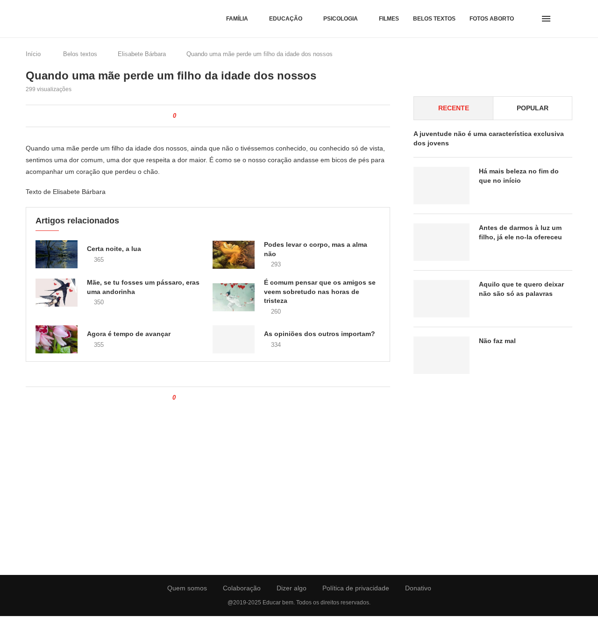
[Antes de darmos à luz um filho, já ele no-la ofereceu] (441, 242)
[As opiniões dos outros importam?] (234, 339)
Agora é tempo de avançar (129, 333)
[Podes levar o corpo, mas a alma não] (234, 255)
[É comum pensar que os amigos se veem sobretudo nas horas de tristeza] (234, 297)
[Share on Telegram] (230, 116)
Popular (532, 108)
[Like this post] (181, 116)
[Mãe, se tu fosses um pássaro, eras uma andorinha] (57, 293)
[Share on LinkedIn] (210, 116)
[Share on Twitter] (200, 116)
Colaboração (242, 588)
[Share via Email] (239, 116)
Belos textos (80, 53)
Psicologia (340, 18)
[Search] (567, 18)
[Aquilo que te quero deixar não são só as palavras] (441, 298)
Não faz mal (497, 340)
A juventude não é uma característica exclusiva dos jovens (488, 138)
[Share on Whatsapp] (220, 116)
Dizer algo (291, 588)
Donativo (418, 588)
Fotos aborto (492, 18)
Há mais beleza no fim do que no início (519, 175)
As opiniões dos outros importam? (319, 333)
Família (237, 18)
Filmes (389, 18)
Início (33, 53)
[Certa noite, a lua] (57, 254)
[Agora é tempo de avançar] (57, 339)
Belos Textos (434, 18)
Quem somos (187, 588)
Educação (285, 18)
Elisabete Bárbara (142, 53)
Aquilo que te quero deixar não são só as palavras (521, 288)
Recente (453, 108)
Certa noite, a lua (114, 248)
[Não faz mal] (441, 355)
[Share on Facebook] (190, 116)
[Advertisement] (492, 467)
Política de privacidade (355, 588)
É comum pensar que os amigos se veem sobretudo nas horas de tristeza (320, 291)
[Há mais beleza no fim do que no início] (441, 185)
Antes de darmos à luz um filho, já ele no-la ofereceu (520, 232)
